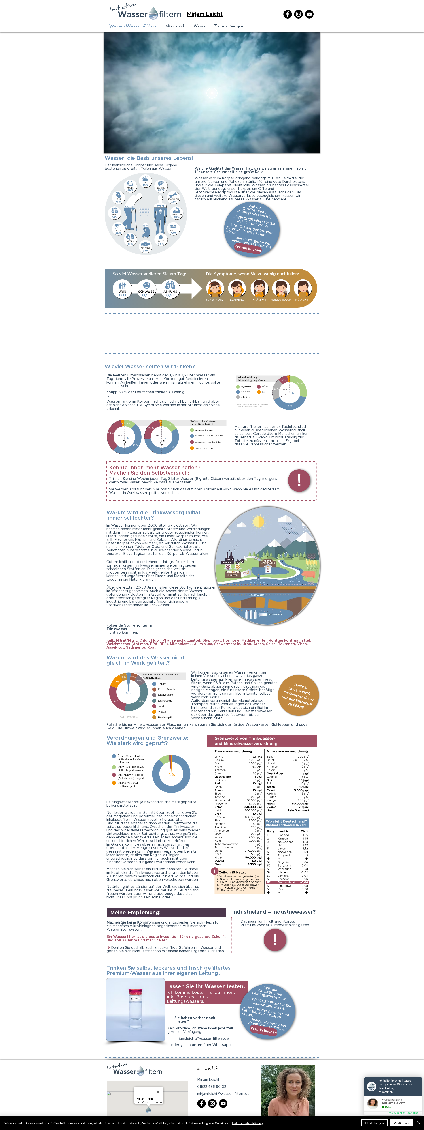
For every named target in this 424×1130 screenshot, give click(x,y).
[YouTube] (309, 14)
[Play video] (212, 93)
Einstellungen (374, 1123)
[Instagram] (298, 14)
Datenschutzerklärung (247, 1123)
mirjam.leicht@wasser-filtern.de (201, 1038)
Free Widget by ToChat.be (402, 1113)
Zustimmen (402, 1123)
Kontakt (207, 1069)
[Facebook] (287, 14)
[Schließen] (418, 1122)
